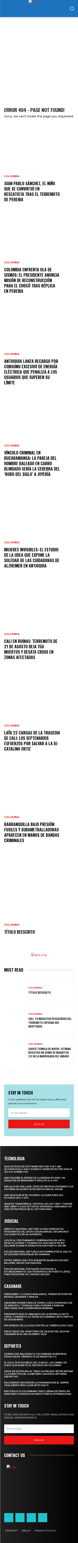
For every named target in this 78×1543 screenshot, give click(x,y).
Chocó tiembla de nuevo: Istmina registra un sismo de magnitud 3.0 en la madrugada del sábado (49, 1052)
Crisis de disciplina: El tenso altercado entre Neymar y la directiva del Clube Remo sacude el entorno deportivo (38, 1374)
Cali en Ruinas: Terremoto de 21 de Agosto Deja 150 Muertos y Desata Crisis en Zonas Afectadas (30, 649)
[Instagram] (20, 1517)
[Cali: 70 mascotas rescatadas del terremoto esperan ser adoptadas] (14, 1020)
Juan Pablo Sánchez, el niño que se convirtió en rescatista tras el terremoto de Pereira (32, 191)
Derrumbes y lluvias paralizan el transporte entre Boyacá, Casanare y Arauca (38, 1295)
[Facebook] (8, 1517)
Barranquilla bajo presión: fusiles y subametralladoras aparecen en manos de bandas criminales (31, 832)
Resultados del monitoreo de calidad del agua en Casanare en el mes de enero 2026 (36, 1333)
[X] (31, 1517)
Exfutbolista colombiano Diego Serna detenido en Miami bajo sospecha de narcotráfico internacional (38, 1392)
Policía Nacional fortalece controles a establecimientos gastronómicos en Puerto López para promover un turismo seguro (37, 1272)
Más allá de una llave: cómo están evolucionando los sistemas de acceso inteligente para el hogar (39, 1188)
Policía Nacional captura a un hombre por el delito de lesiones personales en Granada (38, 1253)
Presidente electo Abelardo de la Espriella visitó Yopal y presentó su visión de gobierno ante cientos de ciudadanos (38, 1317)
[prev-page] (6, 1072)
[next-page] (13, 1072)
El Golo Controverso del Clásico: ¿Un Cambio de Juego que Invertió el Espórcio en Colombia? (35, 1364)
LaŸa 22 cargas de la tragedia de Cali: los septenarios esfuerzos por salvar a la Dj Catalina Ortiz (32, 741)
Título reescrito (19, 932)
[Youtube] (42, 1517)
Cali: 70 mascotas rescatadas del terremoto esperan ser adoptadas (50, 1022)
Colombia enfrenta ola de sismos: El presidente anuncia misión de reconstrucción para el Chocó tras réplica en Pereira (31, 280)
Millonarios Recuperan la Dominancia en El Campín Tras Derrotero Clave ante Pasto (36, 1384)
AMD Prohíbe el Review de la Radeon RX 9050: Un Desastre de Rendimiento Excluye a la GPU (34, 1179)
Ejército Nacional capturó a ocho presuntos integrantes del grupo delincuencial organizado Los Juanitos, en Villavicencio (36, 1232)
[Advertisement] (39, 58)
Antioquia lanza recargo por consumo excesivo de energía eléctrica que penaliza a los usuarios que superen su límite (31, 372)
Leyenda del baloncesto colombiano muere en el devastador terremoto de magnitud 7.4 (35, 1355)
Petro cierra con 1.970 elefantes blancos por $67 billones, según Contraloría (36, 1261)
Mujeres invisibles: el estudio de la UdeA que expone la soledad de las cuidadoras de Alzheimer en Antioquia (31, 557)
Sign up (39, 1124)
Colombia (11, 176)
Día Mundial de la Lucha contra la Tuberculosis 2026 (38, 1325)
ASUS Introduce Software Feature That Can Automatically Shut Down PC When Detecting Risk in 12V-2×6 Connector (38, 1169)
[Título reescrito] (39, 899)
